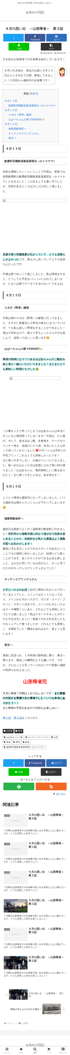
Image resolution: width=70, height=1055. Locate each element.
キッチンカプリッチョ (38, 737)
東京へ (12, 138)
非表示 (33, 93)
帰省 (20, 731)
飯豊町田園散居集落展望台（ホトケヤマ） (32, 105)
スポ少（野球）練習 (19, 114)
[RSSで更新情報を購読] (51, 786)
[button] (51, 46)
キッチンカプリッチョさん (23, 133)
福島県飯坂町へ (17, 128)
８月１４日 (11, 100)
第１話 (7, 717)
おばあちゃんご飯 (14, 737)
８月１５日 (11, 110)
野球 (18, 742)
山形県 (9, 731)
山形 (56, 737)
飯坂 (27, 742)
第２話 (18, 717)
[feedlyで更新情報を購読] (18, 786)
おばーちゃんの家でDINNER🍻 (26, 119)
